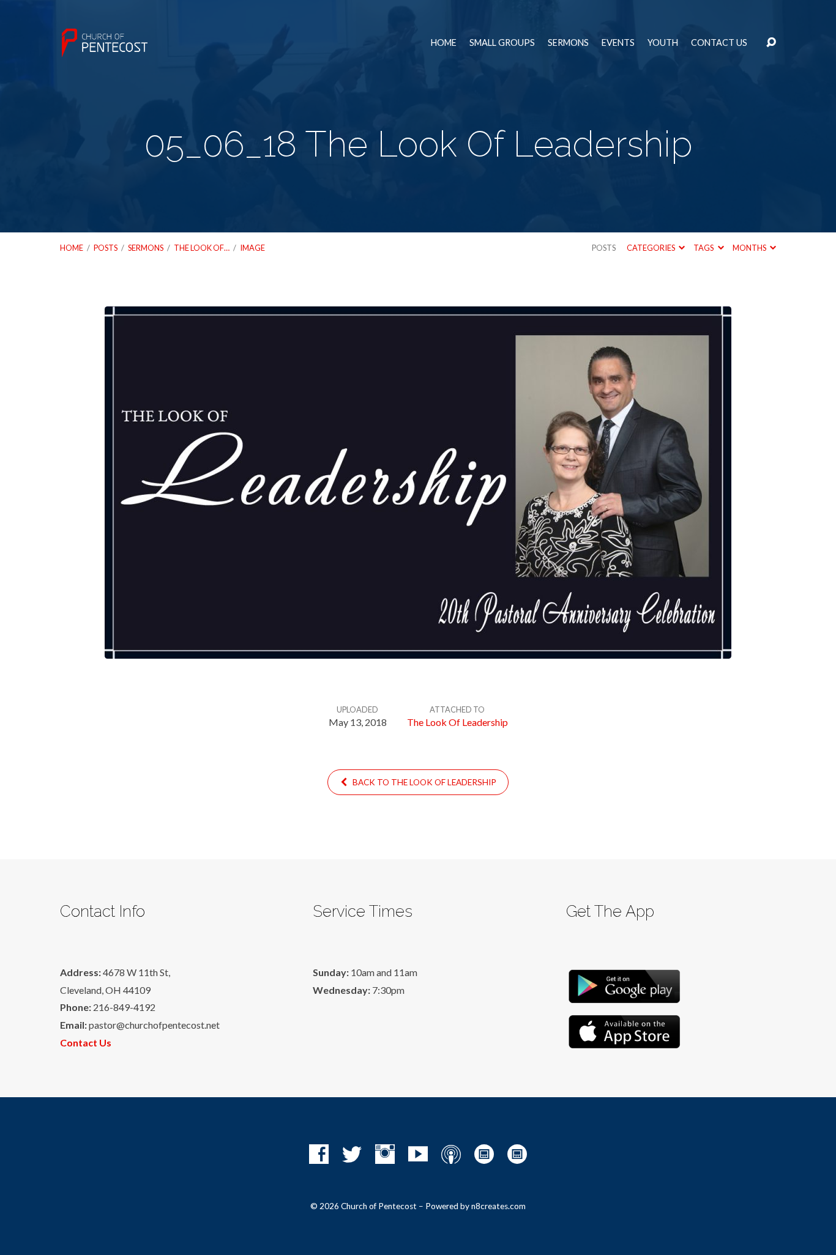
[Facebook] (319, 1154)
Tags (704, 248)
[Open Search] (771, 43)
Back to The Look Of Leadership (423, 782)
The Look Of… (202, 248)
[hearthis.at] (517, 1154)
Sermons (568, 43)
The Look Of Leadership (457, 722)
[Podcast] (451, 1154)
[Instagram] (385, 1154)
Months (750, 248)
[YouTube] (418, 1154)
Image (252, 248)
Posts (106, 248)
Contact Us (719, 43)
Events (618, 43)
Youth (663, 43)
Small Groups (502, 43)
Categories (651, 248)
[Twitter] (352, 1154)
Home (444, 43)
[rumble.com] (484, 1154)
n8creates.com (498, 1206)
